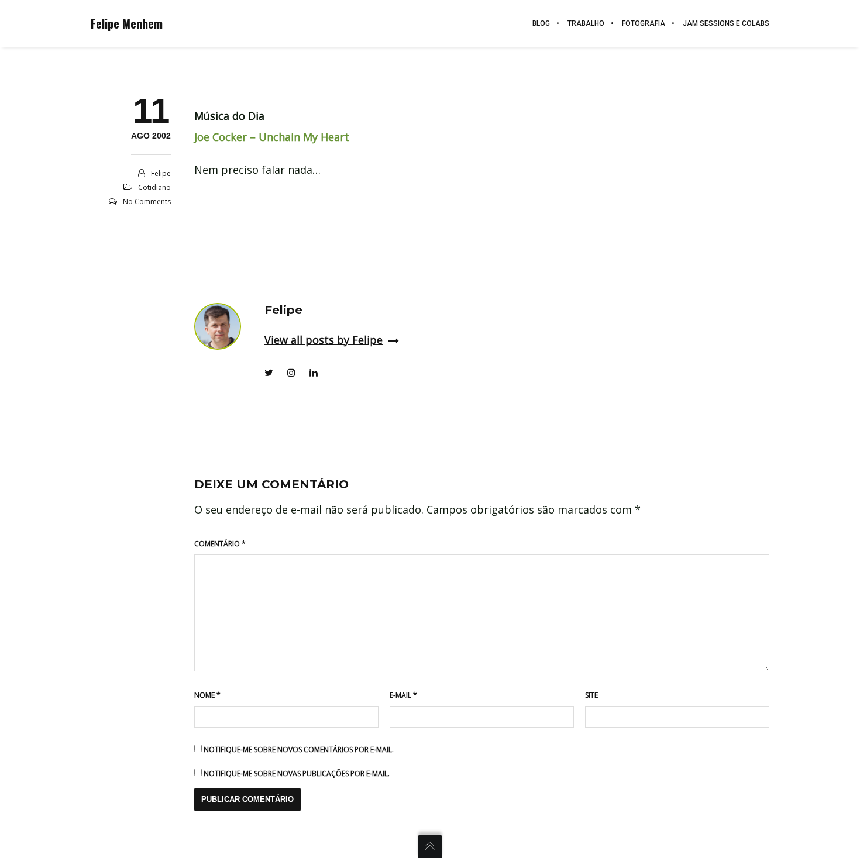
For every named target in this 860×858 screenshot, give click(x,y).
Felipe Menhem (127, 23)
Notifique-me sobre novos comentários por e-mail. (299, 749)
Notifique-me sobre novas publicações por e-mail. (297, 773)
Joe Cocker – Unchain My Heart (271, 137)
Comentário (220, 544)
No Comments (147, 201)
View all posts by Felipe (323, 340)
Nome (207, 695)
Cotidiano (154, 187)
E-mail (403, 695)
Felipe (161, 173)
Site (591, 695)
